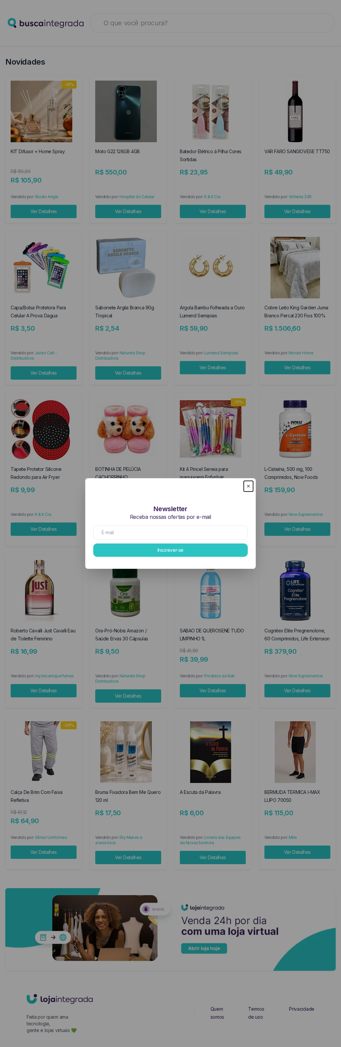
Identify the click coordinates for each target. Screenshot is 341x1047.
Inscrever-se (170, 550)
